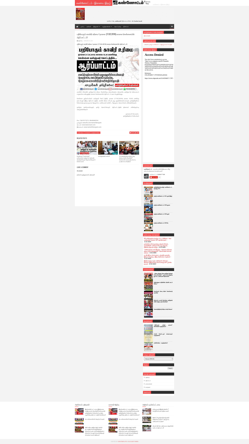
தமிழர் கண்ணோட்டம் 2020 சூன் (161, 214)
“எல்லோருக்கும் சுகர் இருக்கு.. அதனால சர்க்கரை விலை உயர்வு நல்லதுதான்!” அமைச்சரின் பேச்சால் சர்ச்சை (158, 251)
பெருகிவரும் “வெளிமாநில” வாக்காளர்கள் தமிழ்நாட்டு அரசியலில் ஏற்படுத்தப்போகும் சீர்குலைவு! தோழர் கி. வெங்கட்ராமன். (86, 158)
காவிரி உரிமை (81, 132)
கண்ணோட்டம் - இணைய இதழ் (93, 3)
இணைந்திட (147, 36)
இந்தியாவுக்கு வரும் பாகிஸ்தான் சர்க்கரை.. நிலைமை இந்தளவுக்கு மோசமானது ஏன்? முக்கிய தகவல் (158, 262)
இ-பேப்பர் (126, 26)
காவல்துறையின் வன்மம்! (104, 156)
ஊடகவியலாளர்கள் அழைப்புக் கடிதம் (94, 419)
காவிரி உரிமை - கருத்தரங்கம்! (161, 343)
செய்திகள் (87, 132)
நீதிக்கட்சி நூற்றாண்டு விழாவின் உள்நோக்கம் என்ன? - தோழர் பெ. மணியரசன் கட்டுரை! (161, 419)
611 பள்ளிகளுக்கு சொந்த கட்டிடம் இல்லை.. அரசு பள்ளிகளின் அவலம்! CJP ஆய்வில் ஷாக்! (157, 239)
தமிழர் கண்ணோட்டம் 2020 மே (161, 223)
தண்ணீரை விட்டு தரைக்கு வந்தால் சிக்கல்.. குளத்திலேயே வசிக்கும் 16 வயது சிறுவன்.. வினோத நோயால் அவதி (156, 245)
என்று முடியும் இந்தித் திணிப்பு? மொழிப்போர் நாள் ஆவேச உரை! (161, 410)
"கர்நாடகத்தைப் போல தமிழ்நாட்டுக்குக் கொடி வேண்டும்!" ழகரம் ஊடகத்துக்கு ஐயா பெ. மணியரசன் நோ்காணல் (163, 275)
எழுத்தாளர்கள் (106, 26)
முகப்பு (82, 26)
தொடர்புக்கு (117, 26)
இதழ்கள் (95, 26)
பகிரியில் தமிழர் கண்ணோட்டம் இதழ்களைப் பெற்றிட (158, 44)
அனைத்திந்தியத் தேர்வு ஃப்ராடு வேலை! (163, 309)
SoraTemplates (122, 441)
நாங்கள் (89, 26)
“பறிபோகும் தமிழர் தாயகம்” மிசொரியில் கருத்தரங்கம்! (163, 325)
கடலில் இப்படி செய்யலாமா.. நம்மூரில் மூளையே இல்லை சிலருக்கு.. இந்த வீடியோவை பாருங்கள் (157, 256)
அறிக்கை (147, 377)
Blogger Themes (133, 441)
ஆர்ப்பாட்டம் (148, 380)
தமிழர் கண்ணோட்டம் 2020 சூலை (162, 205)
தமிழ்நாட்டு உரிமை (96, 132)
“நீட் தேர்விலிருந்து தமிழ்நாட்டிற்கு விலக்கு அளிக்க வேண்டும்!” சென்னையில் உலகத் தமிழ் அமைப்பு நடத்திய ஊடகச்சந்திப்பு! (127, 158)
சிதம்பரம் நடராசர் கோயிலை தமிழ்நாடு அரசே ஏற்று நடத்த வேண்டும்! (163, 301)
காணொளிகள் (148, 384)
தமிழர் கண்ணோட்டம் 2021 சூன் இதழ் (163, 196)
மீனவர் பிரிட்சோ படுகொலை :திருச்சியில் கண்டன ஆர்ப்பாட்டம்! (163, 427)
